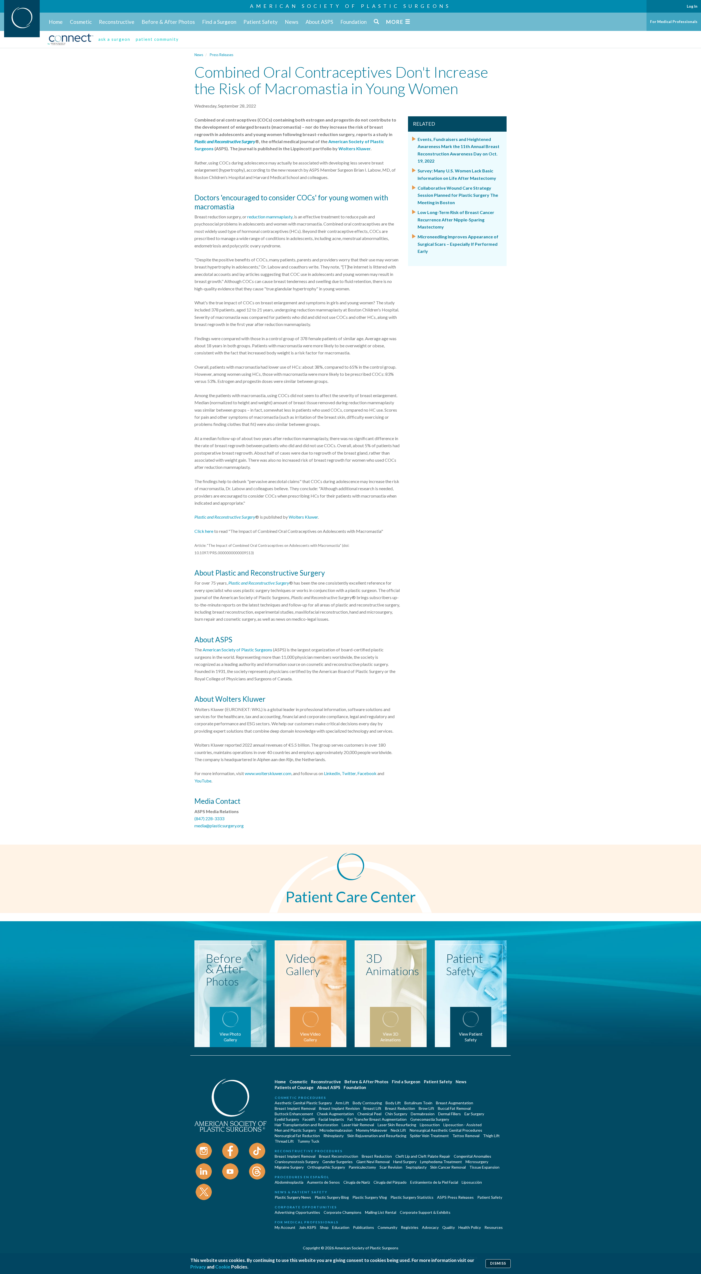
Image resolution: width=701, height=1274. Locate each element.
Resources (493, 1227)
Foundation (353, 22)
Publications (363, 1227)
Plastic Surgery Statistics (411, 1197)
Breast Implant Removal (295, 1108)
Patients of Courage (294, 1087)
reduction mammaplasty (269, 216)
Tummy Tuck (308, 1141)
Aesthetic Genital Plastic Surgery (303, 1102)
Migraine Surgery (289, 1167)
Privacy (198, 1267)
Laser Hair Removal (358, 1124)
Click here (203, 531)
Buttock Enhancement (294, 1113)
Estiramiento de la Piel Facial (434, 1182)
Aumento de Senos (323, 1182)
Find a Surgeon (219, 22)
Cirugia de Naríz (356, 1182)
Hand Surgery (404, 1161)
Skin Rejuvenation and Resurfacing (376, 1135)
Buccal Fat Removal (454, 1108)
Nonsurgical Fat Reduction (297, 1135)
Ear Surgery (474, 1113)
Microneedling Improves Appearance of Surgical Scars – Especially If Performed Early (458, 244)
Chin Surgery (396, 1113)
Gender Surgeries (337, 1161)
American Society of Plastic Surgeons (350, 6)
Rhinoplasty (333, 1135)
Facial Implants (331, 1119)
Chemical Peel (369, 1113)
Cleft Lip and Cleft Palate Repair (422, 1156)
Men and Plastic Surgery (295, 1130)
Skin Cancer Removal (448, 1167)
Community (387, 1227)
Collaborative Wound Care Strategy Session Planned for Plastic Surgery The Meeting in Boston (458, 195)
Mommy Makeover (371, 1130)
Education (340, 1227)
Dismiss (498, 1263)
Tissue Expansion (484, 1167)
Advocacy (430, 1227)
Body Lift (393, 1102)
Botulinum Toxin (418, 1102)
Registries (409, 1227)
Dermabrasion (423, 1113)
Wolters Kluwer (303, 516)
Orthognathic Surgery (326, 1167)
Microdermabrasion (336, 1130)
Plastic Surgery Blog (332, 1197)
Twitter (349, 773)
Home (56, 22)
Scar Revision (391, 1167)
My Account (285, 1227)
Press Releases (221, 55)
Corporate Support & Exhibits (425, 1212)
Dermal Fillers (449, 1113)
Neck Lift (398, 1130)
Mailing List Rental (380, 1212)
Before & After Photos (168, 22)
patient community (157, 39)
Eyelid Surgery (287, 1119)
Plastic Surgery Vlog (369, 1197)
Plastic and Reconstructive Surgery (224, 516)
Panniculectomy (362, 1167)
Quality (448, 1227)
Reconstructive (116, 22)
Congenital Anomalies (472, 1156)
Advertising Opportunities (297, 1212)
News (291, 22)
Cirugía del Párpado (390, 1182)
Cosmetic (81, 22)
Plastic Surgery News (293, 1197)
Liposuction (430, 1124)
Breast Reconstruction (338, 1156)
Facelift (309, 1119)
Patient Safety (260, 22)
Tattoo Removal (465, 1135)
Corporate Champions (342, 1212)
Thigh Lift (491, 1135)
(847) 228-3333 (209, 818)
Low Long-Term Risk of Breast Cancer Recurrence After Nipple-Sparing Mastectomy (456, 219)
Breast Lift (372, 1108)
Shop (324, 1227)
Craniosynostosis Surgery (297, 1161)
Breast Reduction (400, 1108)
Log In (692, 6)
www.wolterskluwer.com (268, 773)
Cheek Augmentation (335, 1113)
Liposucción (472, 1182)
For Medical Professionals (673, 21)
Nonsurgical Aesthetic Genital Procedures (446, 1130)
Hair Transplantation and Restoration (306, 1124)
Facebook (367, 773)
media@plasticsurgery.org (219, 825)
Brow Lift (426, 1108)
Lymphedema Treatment (441, 1161)
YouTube (202, 780)
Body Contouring (367, 1102)
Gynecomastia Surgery (429, 1119)
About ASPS (319, 22)
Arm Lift (342, 1102)
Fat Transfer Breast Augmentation (377, 1119)
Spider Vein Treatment (429, 1135)
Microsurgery (477, 1161)
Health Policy (469, 1227)
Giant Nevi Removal (373, 1161)
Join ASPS (307, 1227)
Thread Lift (284, 1141)
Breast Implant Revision (339, 1108)
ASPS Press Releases (455, 1197)
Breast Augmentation (454, 1102)
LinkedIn (332, 773)
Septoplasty (416, 1167)
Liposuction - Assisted (462, 1124)
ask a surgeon (114, 39)
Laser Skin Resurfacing (397, 1124)
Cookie (222, 1267)
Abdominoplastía (289, 1182)
